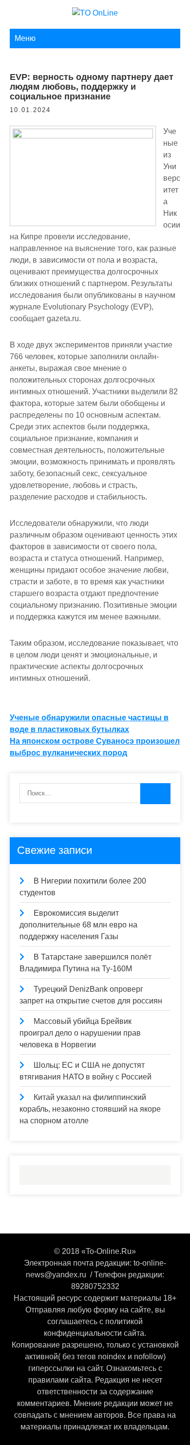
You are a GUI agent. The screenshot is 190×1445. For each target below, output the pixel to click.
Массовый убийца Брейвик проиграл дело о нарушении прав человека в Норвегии (80, 1033)
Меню (25, 38)
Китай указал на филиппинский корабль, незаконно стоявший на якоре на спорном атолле (90, 1109)
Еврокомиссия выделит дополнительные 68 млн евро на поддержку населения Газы (78, 925)
